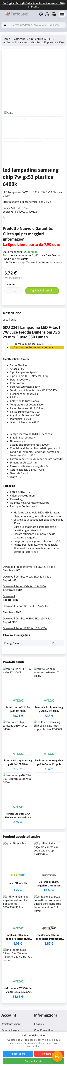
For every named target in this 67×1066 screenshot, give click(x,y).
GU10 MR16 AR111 (40, 38)
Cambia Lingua (10, 1030)
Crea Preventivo (43, 1030)
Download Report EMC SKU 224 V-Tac (25, 628)
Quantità (9, 284)
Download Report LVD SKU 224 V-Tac (24, 586)
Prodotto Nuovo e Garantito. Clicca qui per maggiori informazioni (28, 233)
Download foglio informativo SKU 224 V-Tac (29, 566)
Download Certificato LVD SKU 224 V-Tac (27, 576)
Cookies (39, 1023)
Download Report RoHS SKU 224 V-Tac (26, 606)
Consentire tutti (33, 1061)
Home (6, 38)
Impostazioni (18, 1053)
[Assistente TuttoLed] (57, 1056)
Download (9, 596)
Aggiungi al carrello (42, 290)
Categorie (19, 38)
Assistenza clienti (11, 1023)
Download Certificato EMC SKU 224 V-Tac (27, 618)
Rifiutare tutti (49, 1053)
